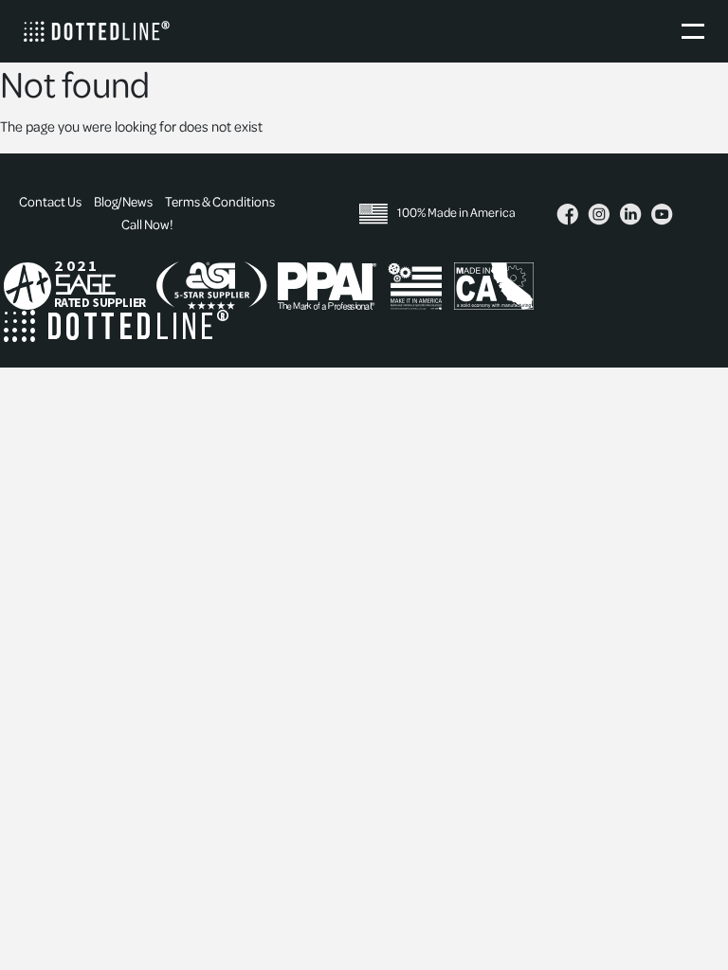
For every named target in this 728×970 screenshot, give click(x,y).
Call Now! (147, 225)
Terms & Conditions (220, 202)
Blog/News (123, 202)
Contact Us (50, 202)
